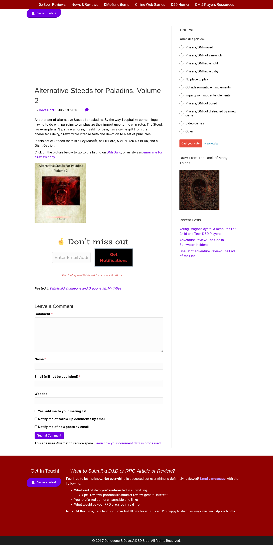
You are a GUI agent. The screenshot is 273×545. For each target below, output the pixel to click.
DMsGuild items (116, 4)
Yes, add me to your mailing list (62, 411)
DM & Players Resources (214, 4)
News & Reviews (85, 4)
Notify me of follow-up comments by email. (72, 419)
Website (41, 394)
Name (40, 359)
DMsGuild (114, 152)
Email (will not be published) (57, 377)
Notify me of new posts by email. (64, 427)
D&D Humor (180, 4)
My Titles (114, 288)
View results (211, 143)
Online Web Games (150, 4)
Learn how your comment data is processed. (128, 443)
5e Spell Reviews (52, 4)
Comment (44, 314)
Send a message (213, 479)
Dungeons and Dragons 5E (86, 288)
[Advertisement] (99, 56)
